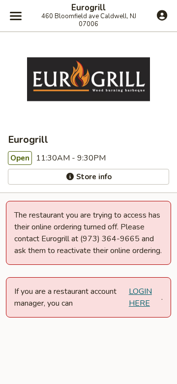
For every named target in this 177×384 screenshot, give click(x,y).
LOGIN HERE (140, 297)
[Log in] (162, 15)
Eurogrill (88, 8)
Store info (93, 177)
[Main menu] (15, 16)
